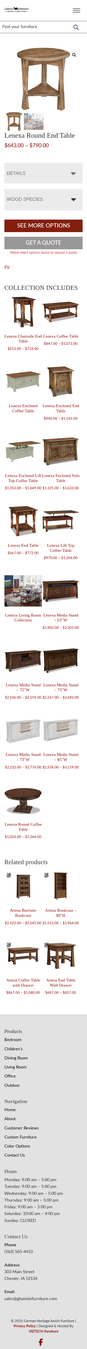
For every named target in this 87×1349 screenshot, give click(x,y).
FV (7, 267)
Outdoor (12, 1086)
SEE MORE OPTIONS (43, 226)
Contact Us (14, 1155)
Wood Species (25, 199)
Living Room (15, 1067)
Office (10, 1076)
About (10, 1119)
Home (10, 1110)
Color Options (17, 1146)
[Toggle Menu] (76, 10)
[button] (74, 55)
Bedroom (13, 1040)
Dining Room (16, 1058)
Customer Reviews (21, 1128)
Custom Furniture (20, 1137)
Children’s (13, 1049)
